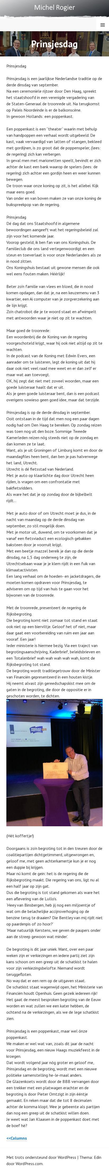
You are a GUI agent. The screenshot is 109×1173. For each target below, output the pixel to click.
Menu (102, 25)
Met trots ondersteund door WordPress (41, 1157)
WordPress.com (29, 1163)
